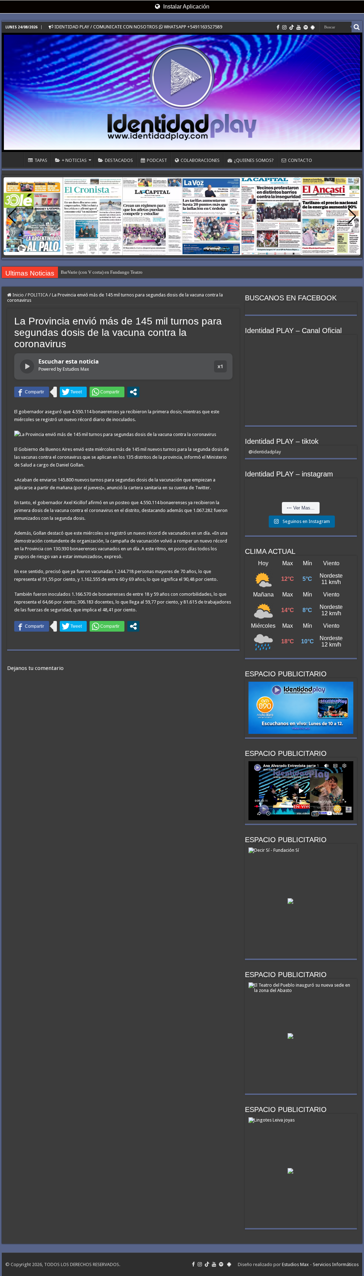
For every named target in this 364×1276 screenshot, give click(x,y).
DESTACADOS (119, 160)
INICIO (14, 159)
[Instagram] (284, 27)
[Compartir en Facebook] (31, 392)
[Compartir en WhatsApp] (107, 392)
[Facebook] (278, 27)
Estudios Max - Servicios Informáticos (320, 1264)
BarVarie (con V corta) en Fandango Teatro (102, 272)
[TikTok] (291, 27)
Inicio (17, 295)
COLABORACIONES (200, 160)
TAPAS (40, 160)
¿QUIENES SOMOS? (254, 160)
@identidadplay (264, 451)
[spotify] (306, 27)
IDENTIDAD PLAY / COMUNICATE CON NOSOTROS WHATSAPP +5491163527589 (137, 26)
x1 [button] (220, 366)
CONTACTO (300, 160)
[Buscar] (357, 27)
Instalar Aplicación (185, 7)
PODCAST (157, 160)
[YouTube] (298, 27)
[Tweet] (73, 392)
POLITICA (38, 295)
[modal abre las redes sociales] (133, 392)
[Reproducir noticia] (27, 366)
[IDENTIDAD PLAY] (182, 92)
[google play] (312, 27)
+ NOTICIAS (74, 160)
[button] (352, 216)
